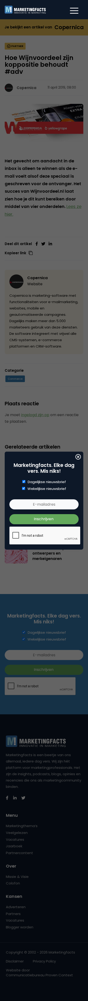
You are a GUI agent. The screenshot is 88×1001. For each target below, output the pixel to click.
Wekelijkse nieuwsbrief (46, 489)
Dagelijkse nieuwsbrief (47, 482)
